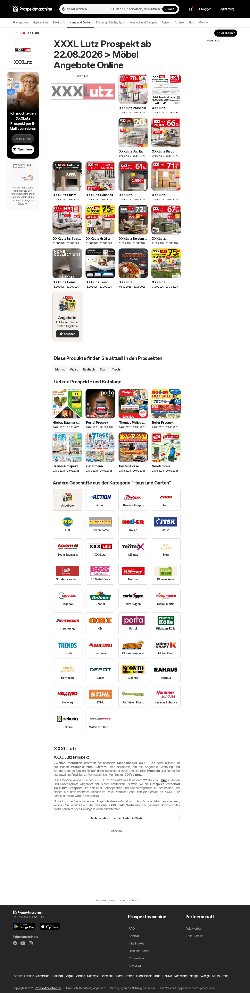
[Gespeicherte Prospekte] (190, 9)
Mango (60, 369)
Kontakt (134, 936)
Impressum (136, 965)
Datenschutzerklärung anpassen (85, 988)
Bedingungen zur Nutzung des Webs (132, 988)
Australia (57, 976)
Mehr (202, 22)
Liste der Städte (139, 951)
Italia (157, 976)
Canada (80, 976)
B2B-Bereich (194, 936)
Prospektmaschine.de (48, 988)
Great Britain (144, 976)
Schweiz (92, 976)
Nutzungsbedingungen (23, 193)
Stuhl (103, 369)
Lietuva (167, 976)
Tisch (116, 369)
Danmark (106, 976)
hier (164, 780)
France (129, 976)
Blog (191, 22)
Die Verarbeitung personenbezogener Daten (187, 988)
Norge (193, 976)
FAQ (132, 928)
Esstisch (89, 369)
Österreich (42, 976)
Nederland (180, 976)
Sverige (205, 976)
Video (74, 369)
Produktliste (136, 958)
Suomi (118, 976)
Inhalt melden (137, 943)
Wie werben (194, 928)
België (69, 976)
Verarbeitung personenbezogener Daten (23, 200)
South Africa (220, 976)
